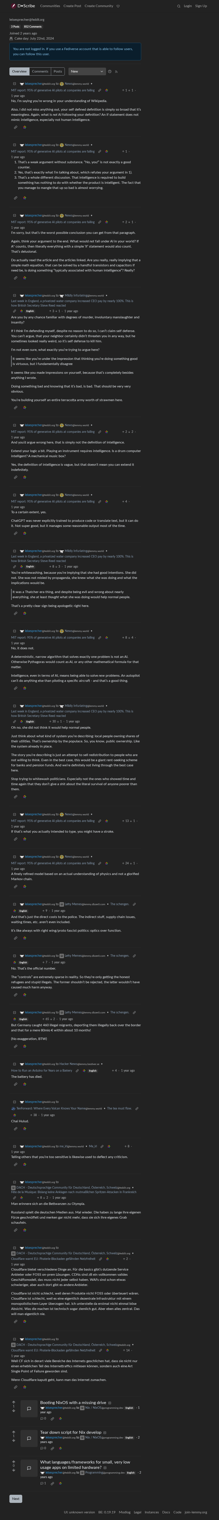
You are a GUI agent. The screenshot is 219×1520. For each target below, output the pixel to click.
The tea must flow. (119, 1108)
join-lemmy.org (196, 1512)
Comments (40, 71)
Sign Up (201, 6)
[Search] (178, 6)
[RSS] (116, 71)
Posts (58, 71)
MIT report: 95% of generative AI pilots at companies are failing (53, 90)
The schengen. (119, 904)
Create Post (72, 6)
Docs (166, 1512)
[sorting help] (109, 71)
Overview (19, 71)
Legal (137, 1512)
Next (15, 1499)
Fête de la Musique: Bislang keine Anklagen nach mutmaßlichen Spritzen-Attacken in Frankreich (73, 1192)
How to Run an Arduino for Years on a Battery (41, 1070)
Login (188, 6)
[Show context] (99, 90)
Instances (152, 1512)
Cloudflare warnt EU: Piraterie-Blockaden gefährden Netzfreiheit (53, 1259)
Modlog (124, 1512)
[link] (106, 90)
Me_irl (93, 1146)
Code (177, 1512)
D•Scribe (26, 6)
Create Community (99, 6)
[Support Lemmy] (118, 6)
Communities (50, 6)
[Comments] (29, 1408)
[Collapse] (14, 84)
